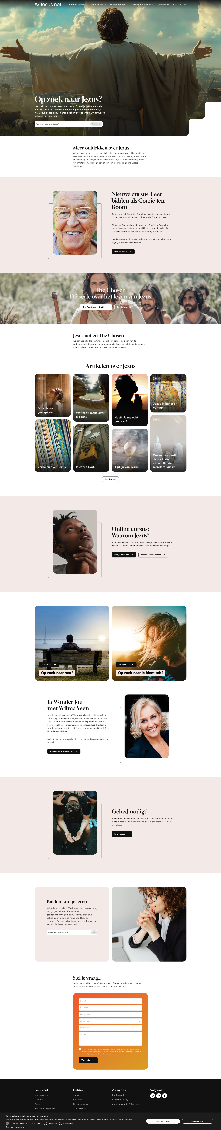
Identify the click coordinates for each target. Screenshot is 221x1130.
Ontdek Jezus (76, 4)
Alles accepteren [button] (163, 1121)
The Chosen (97, 4)
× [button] (218, 1115)
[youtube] (158, 1095)
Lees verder (129, 1119)
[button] (69, 1127)
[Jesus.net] (48, 4)
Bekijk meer (110, 479)
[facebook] (164, 1095)
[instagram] (152, 1095)
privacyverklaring (125, 1052)
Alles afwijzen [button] (198, 1121)
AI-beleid (137, 1052)
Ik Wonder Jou (117, 4)
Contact (162, 4)
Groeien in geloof (141, 4)
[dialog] (110, 1121)
